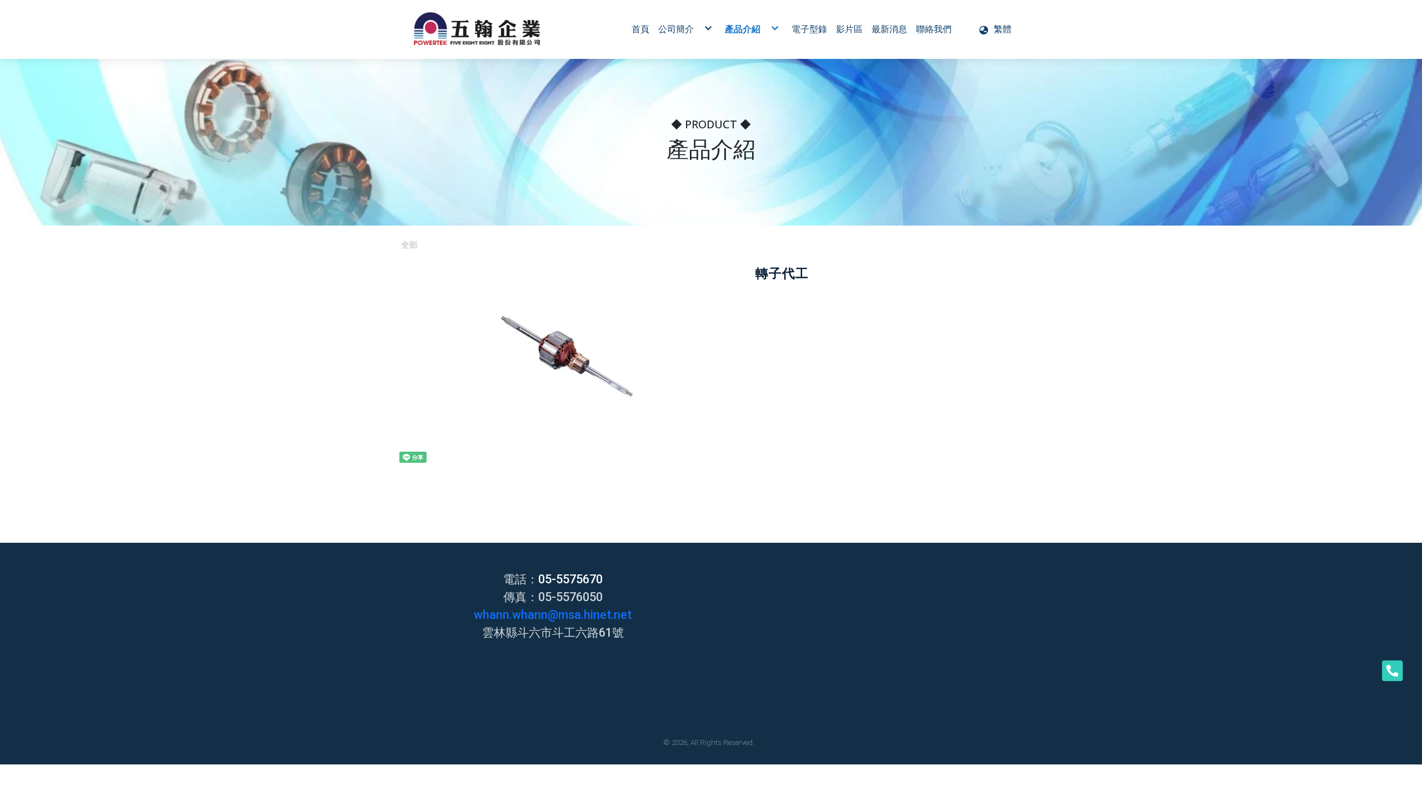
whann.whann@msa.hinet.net (553, 615)
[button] (994, 29)
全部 (409, 245)
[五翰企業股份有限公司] (477, 29)
